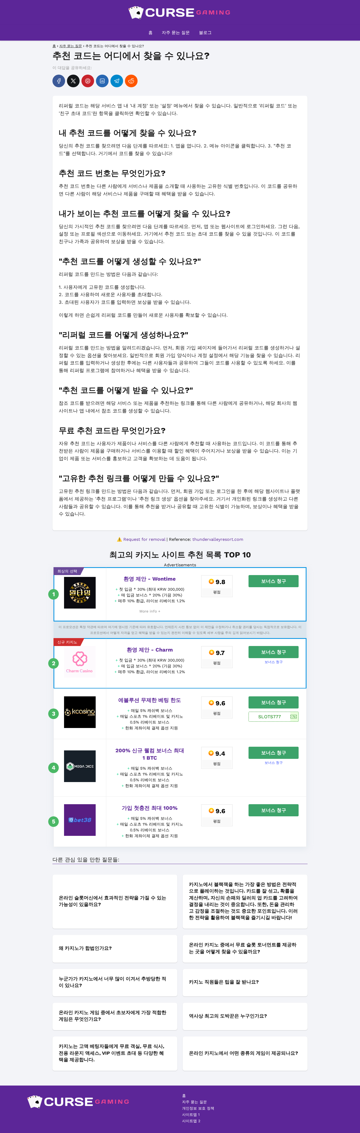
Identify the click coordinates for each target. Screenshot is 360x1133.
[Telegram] (116, 81)
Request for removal (144, 539)
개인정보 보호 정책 (198, 1108)
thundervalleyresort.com (217, 539)
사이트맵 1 (191, 1114)
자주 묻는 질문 (176, 32)
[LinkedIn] (102, 81)
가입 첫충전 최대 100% (150, 808)
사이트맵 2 (191, 1121)
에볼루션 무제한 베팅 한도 (149, 700)
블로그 (205, 32)
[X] (73, 81)
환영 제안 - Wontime (150, 579)
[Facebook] (58, 81)
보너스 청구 (273, 581)
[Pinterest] (87, 81)
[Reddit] (131, 81)
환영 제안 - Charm (150, 650)
